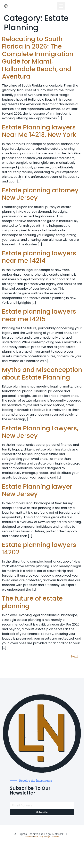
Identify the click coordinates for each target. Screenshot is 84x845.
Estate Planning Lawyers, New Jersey (40, 432)
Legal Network (52, 836)
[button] (61, 6)
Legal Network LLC (57, 834)
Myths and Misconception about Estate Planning (42, 373)
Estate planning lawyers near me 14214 (39, 257)
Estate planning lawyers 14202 (39, 548)
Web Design (39, 836)
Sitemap (29, 836)
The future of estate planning (32, 602)
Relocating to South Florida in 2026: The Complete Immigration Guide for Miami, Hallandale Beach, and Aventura (37, 58)
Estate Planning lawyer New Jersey (37, 490)
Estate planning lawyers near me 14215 (39, 315)
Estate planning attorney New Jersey (40, 194)
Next (76, 656)
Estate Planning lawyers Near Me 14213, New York (39, 131)
